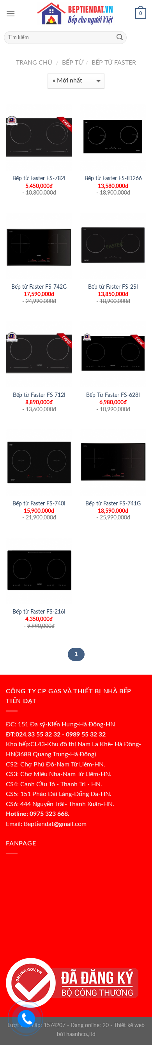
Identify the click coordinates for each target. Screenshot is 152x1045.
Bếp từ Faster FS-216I (38, 612)
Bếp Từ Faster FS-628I (113, 395)
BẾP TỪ (72, 63)
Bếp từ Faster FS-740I (38, 504)
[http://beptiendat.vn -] (76, 13)
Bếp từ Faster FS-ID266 (113, 178)
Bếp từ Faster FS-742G (39, 287)
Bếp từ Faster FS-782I (38, 178)
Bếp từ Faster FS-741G (113, 504)
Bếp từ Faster (113, 63)
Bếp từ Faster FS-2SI (113, 287)
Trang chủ (34, 63)
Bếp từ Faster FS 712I (39, 395)
